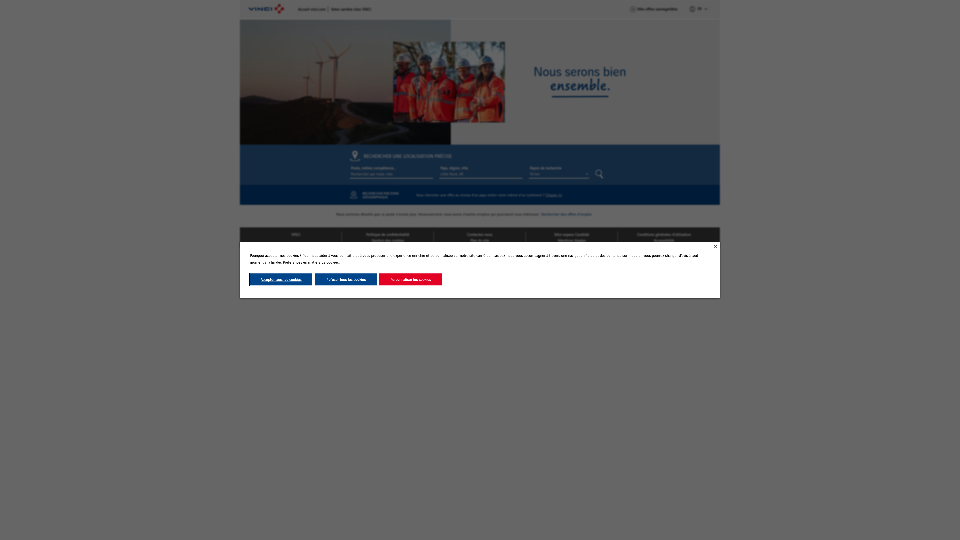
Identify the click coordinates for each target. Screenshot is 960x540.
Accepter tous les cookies (281, 279)
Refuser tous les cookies (346, 279)
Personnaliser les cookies (410, 279)
